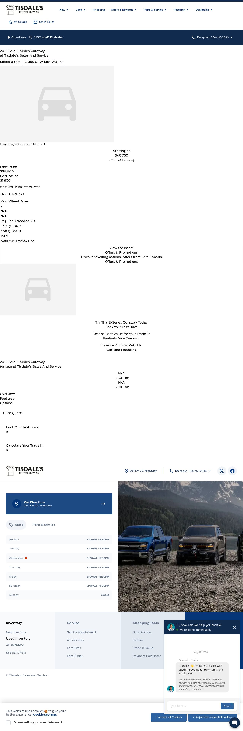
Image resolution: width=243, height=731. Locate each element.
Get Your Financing (121, 350)
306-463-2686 (220, 37)
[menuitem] (65, 10)
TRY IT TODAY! (12, 194)
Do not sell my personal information (39, 722)
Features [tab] (7, 398)
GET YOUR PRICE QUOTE (20, 187)
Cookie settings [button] (45, 714)
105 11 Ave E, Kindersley (48, 37)
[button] (18, 22)
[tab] (16, 525)
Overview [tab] (7, 394)
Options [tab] (6, 403)
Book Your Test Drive (121, 327)
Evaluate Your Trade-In (121, 338)
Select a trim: (10, 62)
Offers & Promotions (121, 261)
